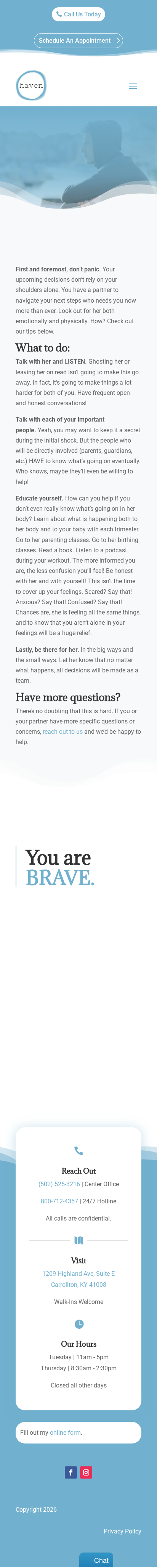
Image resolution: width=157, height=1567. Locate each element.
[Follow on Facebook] (71, 1472)
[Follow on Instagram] (86, 1472)
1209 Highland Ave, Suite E (78, 1273)
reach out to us (63, 731)
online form (65, 1432)
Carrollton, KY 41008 (78, 1284)
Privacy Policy (122, 1531)
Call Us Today (82, 14)
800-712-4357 (59, 1201)
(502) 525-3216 (59, 1184)
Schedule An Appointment (75, 40)
